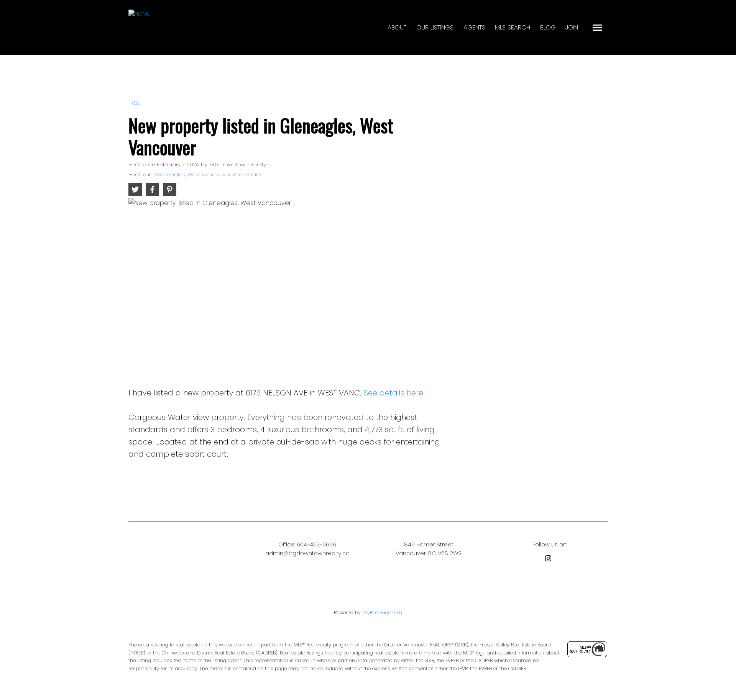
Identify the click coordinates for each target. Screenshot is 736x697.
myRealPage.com (382, 612)
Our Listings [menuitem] (434, 27)
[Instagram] (549, 559)
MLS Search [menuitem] (512, 27)
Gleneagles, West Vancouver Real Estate (207, 174)
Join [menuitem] (571, 27)
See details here (393, 392)
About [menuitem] (397, 27)
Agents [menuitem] (474, 27)
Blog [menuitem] (548, 27)
